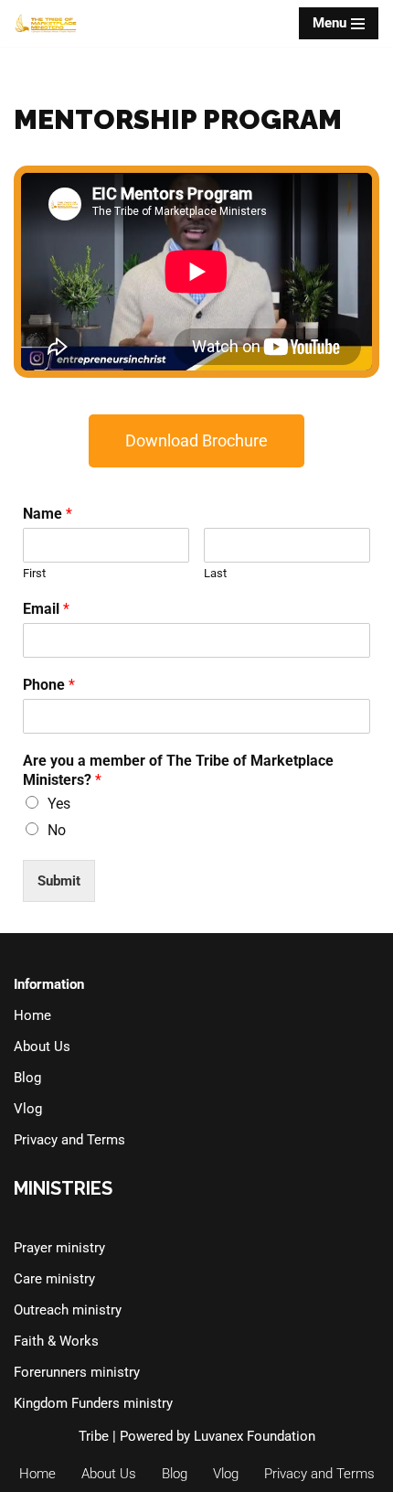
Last (215, 573)
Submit (58, 881)
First (34, 573)
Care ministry (54, 1279)
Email (46, 608)
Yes (59, 803)
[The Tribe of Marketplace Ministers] (46, 23)
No (57, 830)
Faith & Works (56, 1341)
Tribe (94, 1436)
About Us (42, 1046)
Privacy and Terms (69, 1140)
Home (32, 1015)
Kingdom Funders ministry (93, 1403)
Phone (49, 684)
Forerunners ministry (77, 1372)
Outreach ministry (68, 1310)
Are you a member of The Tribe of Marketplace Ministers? (178, 770)
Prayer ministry (59, 1248)
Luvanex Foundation (254, 1436)
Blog (27, 1077)
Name (47, 513)
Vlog (28, 1108)
